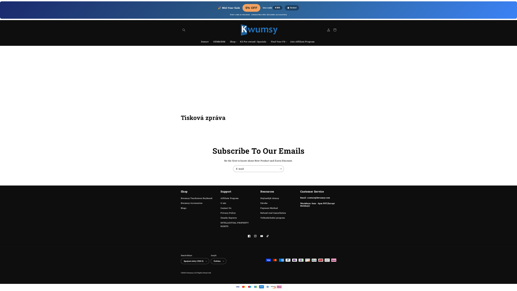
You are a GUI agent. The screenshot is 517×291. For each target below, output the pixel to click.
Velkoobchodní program (272, 217)
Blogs (183, 208)
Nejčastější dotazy (269, 198)
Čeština (217, 261)
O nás (223, 203)
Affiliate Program (230, 198)
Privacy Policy (228, 213)
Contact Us (226, 208)
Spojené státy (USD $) (194, 261)
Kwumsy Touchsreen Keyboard (196, 198)
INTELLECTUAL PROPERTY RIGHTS (235, 224)
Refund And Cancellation (273, 213)
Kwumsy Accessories (191, 203)
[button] (184, 30)
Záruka (264, 203)
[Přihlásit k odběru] (281, 168)
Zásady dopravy (229, 217)
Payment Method (269, 208)
